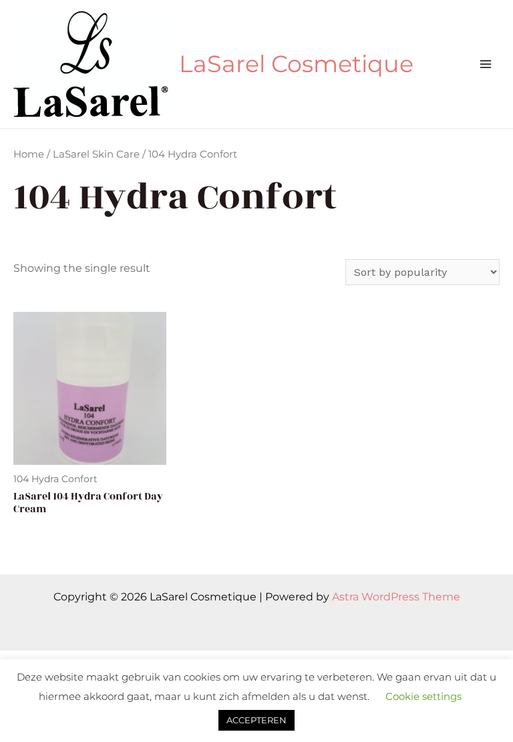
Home (28, 154)
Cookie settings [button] (423, 696)
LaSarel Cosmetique (296, 63)
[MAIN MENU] (486, 64)
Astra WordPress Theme (396, 596)
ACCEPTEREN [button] (256, 720)
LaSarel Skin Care (96, 154)
